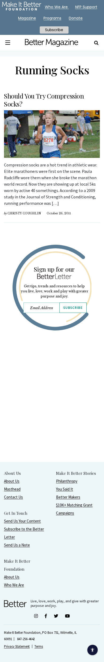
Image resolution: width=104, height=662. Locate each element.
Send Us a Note (17, 544)
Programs (52, 18)
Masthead (12, 489)
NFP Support (86, 7)
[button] (7, 43)
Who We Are (14, 584)
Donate (76, 18)
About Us (11, 481)
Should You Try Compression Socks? (44, 100)
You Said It (64, 489)
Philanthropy (66, 481)
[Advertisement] (52, 410)
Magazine (27, 18)
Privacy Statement (17, 646)
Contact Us (13, 497)
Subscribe (72, 307)
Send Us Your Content (22, 521)
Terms (38, 646)
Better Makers (68, 497)
